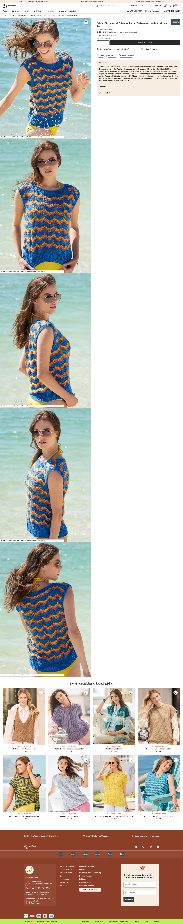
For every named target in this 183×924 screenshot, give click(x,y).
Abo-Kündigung (85, 882)
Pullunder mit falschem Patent (158, 749)
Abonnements (65, 879)
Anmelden (129, 899)
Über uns (133, 6)
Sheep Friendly (66, 873)
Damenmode (22, 15)
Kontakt (158, 6)
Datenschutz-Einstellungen (118, 922)
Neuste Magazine (152, 11)
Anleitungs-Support (87, 886)
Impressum (85, 922)
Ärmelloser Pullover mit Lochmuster (24, 816)
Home (4, 15)
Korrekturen (64, 882)
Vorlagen (63, 886)
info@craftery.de (31, 877)
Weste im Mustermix (114, 749)
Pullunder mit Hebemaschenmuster (69, 749)
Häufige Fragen (85, 876)
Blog (149, 6)
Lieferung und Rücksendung (90, 873)
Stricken (12, 15)
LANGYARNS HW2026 (171, 11)
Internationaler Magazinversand (92, 1)
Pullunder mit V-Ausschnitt (24, 749)
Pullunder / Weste (35, 15)
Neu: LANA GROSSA (134, 11)
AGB (146, 922)
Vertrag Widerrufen (90, 889)
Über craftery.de (66, 870)
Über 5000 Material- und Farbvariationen (33, 1)
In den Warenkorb (145, 42)
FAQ (142, 6)
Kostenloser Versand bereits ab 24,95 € (150, 1)
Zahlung (82, 879)
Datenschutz (99, 922)
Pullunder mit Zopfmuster (69, 816)
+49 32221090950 (34, 882)
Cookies (136, 922)
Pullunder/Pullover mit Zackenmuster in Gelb (114, 816)
